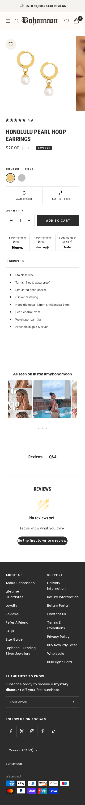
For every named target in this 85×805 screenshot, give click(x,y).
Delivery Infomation (56, 586)
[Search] (17, 21)
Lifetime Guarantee (15, 594)
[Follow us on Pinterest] (43, 731)
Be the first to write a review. (42, 540)
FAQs (10, 631)
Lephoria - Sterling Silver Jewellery (21, 651)
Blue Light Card (59, 662)
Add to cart (58, 221)
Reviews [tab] (35, 456)
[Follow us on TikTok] (53, 731)
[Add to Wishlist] (11, 44)
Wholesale (55, 653)
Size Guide (14, 639)
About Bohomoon (20, 583)
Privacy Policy (58, 636)
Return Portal (57, 605)
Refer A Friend (17, 622)
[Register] (73, 702)
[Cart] (76, 21)
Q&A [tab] (53, 456)
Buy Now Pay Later (62, 645)
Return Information (63, 597)
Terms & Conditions (56, 625)
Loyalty (11, 605)
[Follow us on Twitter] (21, 731)
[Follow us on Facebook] (11, 731)
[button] (48, 399)
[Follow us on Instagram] (32, 731)
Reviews (12, 614)
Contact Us (56, 614)
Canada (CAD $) (21, 750)
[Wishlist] (66, 21)
